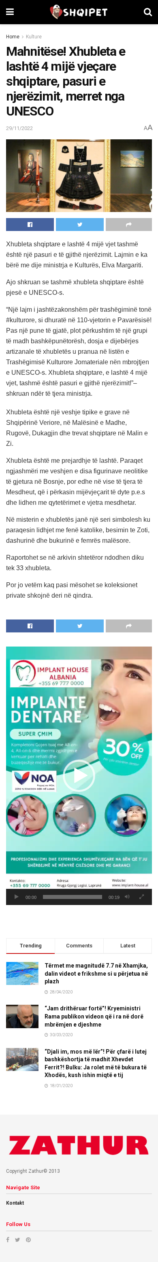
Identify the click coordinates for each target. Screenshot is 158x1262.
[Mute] (127, 897)
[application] (79, 776)
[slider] (72, 897)
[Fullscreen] (141, 897)
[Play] (17, 897)
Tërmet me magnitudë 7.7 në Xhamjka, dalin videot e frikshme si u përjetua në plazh (96, 973)
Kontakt (15, 1203)
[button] (79, 776)
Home (12, 37)
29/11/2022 (19, 128)
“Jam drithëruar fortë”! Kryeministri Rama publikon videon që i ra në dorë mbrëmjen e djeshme (94, 1016)
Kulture (34, 37)
